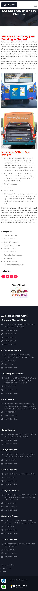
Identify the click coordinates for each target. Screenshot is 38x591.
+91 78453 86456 (10, 334)
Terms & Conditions (8, 565)
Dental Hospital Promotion (13, 245)
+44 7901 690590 (10, 550)
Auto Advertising (9, 258)
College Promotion (10, 248)
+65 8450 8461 (9, 526)
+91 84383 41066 (10, 344)
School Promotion (10, 252)
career (4, 571)
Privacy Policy (6, 568)
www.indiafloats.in (11, 364)
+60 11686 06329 (10, 460)
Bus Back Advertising (11, 261)
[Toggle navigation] (35, 6)
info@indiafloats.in (11, 330)
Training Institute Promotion (13, 255)
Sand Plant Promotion (11, 242)
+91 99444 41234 (10, 337)
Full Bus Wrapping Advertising (14, 265)
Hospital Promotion (10, 236)
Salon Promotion (9, 239)
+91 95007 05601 (10, 341)
